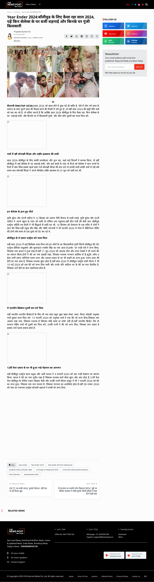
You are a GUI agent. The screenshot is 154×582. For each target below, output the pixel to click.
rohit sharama (14, 474)
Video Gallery (31, 4)
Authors (95, 576)
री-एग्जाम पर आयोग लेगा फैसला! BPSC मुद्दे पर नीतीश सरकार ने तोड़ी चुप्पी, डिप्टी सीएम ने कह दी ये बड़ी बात (77, 491)
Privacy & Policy (122, 576)
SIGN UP (139, 67)
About (71, 576)
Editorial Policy (107, 576)
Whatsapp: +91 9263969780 (98, 534)
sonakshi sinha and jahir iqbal (20, 470)
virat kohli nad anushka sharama (75, 470)
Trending (17, 12)
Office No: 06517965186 (64, 534)
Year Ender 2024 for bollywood (60, 465)
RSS (145, 576)
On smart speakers (18, 557)
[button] (53, 101)
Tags (13, 465)
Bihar (120, 537)
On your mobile (17, 553)
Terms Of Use (82, 576)
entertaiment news (31, 474)
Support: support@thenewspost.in (100, 537)
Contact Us (136, 576)
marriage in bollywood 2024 (47, 470)
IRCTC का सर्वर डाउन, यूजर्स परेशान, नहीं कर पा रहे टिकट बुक (28, 489)
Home (9, 12)
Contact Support (17, 562)
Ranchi (17, 41)
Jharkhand (122, 534)
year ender (23, 465)
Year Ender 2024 (37, 465)
